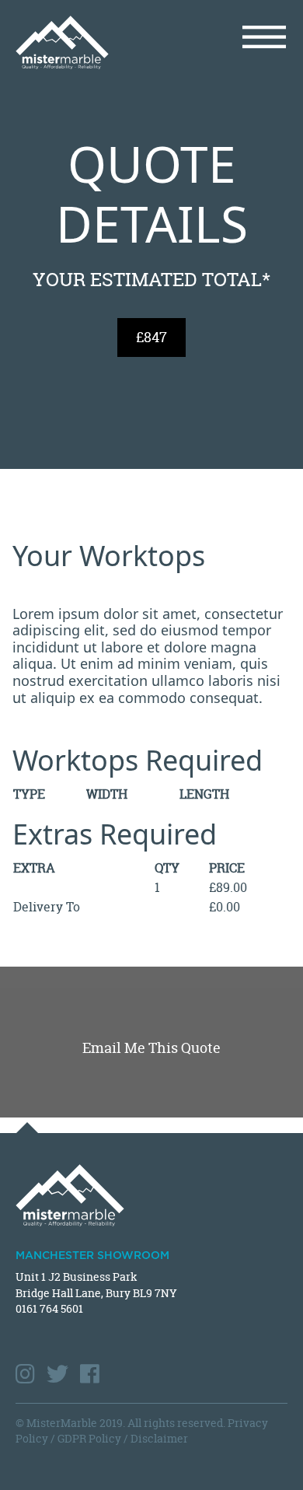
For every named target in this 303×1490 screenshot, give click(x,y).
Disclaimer (159, 1438)
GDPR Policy (89, 1438)
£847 (151, 337)
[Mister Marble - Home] (78, 42)
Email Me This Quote (151, 1048)
